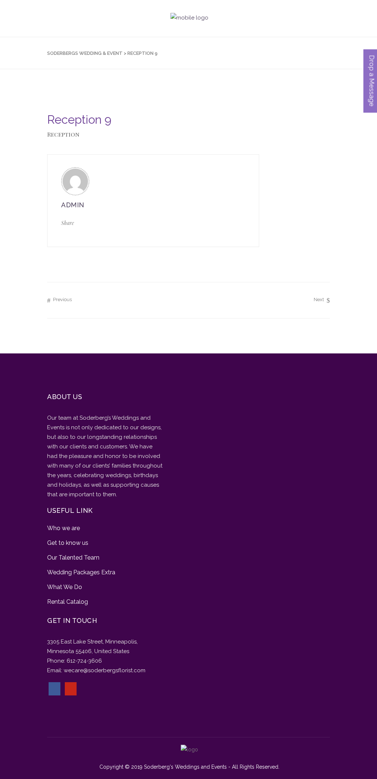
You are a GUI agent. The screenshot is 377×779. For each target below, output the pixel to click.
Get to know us (67, 542)
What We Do (64, 587)
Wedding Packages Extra (81, 572)
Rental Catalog (67, 601)
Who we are (63, 528)
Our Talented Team (73, 557)
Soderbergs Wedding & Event (85, 53)
